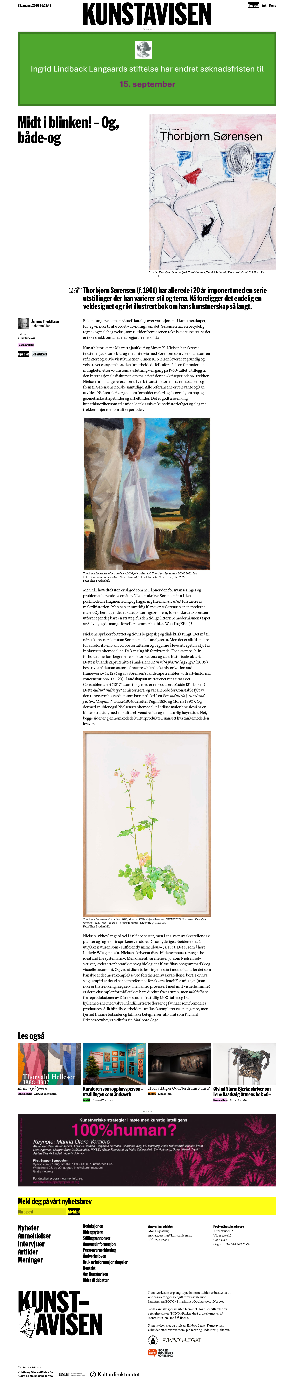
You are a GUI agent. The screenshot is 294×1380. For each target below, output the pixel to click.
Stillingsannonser (96, 1237)
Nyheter (28, 1227)
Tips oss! (253, 5)
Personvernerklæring (99, 1250)
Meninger (30, 1259)
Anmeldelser (34, 1235)
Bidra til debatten (96, 1280)
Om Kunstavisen (95, 1274)
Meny (272, 5)
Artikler (28, 1251)
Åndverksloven (94, 1256)
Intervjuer (31, 1243)
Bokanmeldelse (26, 345)
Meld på (74, 1211)
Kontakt (89, 1268)
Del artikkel (39, 353)
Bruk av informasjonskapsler (105, 1262)
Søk (264, 5)
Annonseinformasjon (99, 1244)
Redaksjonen (93, 1225)
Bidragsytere (93, 1231)
